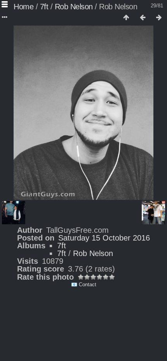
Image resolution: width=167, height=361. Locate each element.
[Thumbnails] (126, 18)
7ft (44, 6)
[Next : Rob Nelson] (159, 18)
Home (23, 6)
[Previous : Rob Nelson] (142, 18)
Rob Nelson (74, 6)
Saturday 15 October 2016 (104, 238)
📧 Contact (83, 284)
